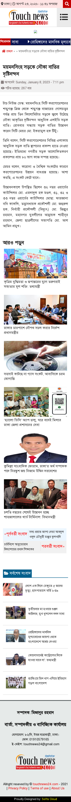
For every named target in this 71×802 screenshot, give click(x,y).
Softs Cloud (49, 799)
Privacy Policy (18, 788)
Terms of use (39, 788)
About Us (57, 788)
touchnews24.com (45, 784)
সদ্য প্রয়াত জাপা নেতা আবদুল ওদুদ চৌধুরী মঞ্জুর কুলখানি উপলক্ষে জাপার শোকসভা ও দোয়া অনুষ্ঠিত (34, 534)
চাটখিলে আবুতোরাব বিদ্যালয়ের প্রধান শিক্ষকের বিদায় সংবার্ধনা (34, 547)
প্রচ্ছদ (9, 51)
